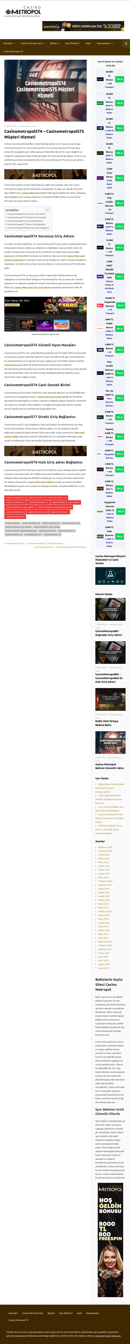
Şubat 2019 (104, 964)
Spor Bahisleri (72, 43)
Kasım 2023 (104, 900)
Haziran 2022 (104, 949)
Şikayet (53, 43)
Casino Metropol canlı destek (65, 502)
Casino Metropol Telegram (107, 1335)
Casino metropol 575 (15, 502)
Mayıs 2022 (104, 953)
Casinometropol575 (15, 512)
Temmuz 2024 (105, 881)
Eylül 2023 (103, 907)
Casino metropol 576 (38, 502)
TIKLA (119, 79)
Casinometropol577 (59, 512)
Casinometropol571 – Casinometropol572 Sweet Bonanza (34, 543)
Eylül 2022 (103, 937)
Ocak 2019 (103, 968)
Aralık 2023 (104, 896)
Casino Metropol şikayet (41, 481)
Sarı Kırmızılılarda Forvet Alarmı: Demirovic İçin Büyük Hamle (109, 818)
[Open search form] (126, 43)
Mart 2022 (103, 956)
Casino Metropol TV (13, 51)
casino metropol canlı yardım (20, 507)
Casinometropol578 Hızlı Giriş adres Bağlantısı (28, 227)
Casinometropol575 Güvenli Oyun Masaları (27, 217)
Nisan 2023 (103, 915)
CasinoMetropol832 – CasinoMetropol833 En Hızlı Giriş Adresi (109, 678)
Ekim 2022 (103, 934)
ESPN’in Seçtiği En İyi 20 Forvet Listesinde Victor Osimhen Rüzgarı (108, 829)
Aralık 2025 (104, 869)
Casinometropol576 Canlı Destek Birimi (25, 220)
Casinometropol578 (15, 517)
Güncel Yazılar (103, 594)
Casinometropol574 (15, 497)
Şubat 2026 (104, 865)
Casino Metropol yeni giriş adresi (32, 287)
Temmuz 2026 (105, 850)
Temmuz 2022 (105, 945)
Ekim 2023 (103, 903)
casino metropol (36, 497)
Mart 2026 (103, 862)
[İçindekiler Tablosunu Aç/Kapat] (46, 210)
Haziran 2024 (104, 884)
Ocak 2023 (103, 926)
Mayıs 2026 (104, 854)
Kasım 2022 (104, 930)
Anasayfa (7, 43)
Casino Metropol (30, 192)
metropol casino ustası (27, 126)
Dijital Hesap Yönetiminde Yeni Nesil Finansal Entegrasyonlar (109, 788)
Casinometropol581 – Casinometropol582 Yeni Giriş (59, 547)
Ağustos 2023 (105, 911)
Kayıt (88, 43)
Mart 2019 (103, 960)
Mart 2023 (103, 918)
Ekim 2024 (103, 877)
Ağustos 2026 (105, 847)
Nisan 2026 (103, 858)
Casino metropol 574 (57, 497)
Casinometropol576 (37, 512)
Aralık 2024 (104, 873)
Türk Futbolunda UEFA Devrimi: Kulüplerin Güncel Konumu (108, 799)
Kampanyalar (103, 43)
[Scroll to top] (125, 1339)
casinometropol (13, 364)
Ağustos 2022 (105, 941)
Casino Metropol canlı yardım (53, 396)
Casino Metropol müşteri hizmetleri (54, 507)
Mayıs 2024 (104, 888)
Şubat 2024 (104, 892)
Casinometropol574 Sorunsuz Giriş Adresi (26, 214)
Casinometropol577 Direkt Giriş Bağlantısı (26, 224)
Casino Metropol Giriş (31, 43)
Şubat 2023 (104, 922)
